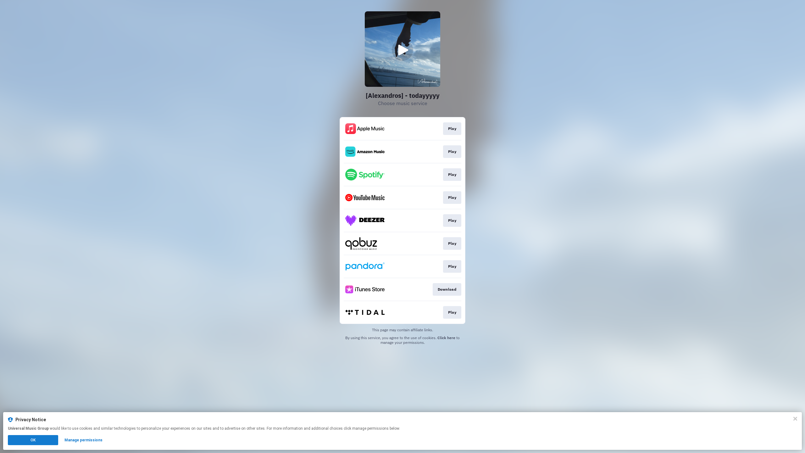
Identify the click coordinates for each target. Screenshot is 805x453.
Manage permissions (83, 440)
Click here (446, 337)
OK (33, 440)
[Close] (795, 419)
